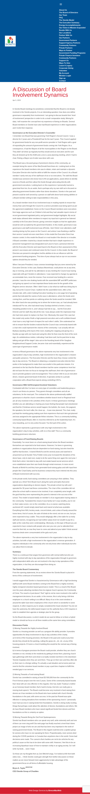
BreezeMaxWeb (54, 790)
